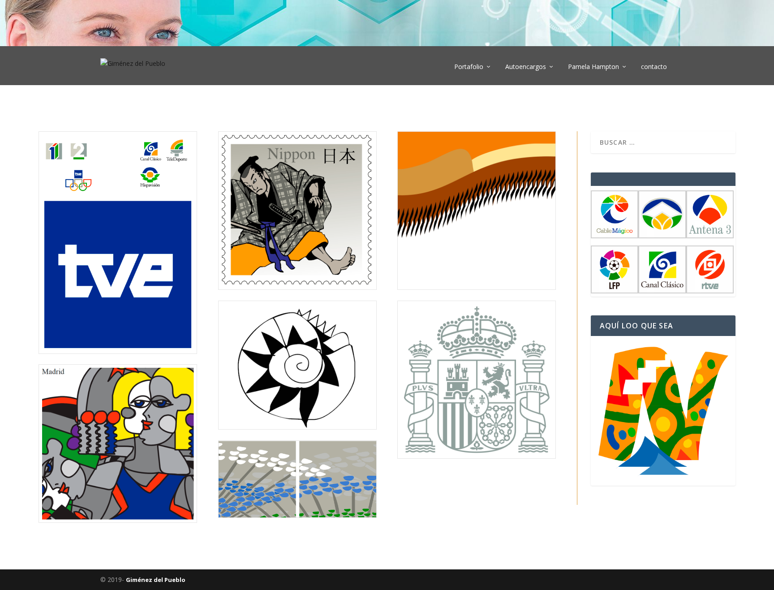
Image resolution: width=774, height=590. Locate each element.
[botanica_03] (297, 515)
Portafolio (468, 67)
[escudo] (476, 456)
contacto (654, 67)
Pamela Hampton (593, 67)
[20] (297, 287)
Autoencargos (525, 67)
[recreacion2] (297, 426)
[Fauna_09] (476, 287)
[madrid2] (118, 520)
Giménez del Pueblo (155, 580)
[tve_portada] (118, 351)
